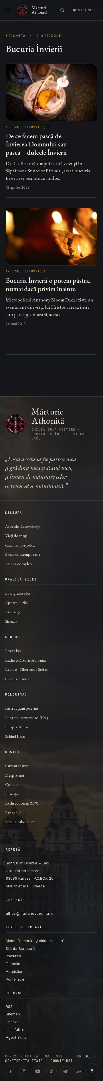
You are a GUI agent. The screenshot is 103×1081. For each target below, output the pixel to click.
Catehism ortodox (20, 545)
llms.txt (12, 1021)
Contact (12, 784)
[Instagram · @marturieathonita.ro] (24, 1071)
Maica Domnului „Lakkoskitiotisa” (35, 940)
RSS (9, 1006)
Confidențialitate (24, 1061)
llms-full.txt (15, 1029)
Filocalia (13, 963)
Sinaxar (11, 621)
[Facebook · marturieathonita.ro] (10, 1071)
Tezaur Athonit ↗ (19, 821)
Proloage (13, 611)
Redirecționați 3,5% (21, 803)
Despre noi (14, 775)
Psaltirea (13, 956)
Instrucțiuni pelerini (21, 708)
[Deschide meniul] (7, 10)
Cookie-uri (62, 1061)
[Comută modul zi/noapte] (91, 1069)
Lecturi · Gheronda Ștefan (26, 669)
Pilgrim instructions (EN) (26, 717)
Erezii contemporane (22, 554)
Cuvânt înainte (17, 765)
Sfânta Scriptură (20, 948)
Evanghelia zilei (17, 593)
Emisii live (13, 650)
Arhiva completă (19, 563)
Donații (11, 794)
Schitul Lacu (15, 736)
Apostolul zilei (16, 602)
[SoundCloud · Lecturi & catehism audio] (79, 1071)
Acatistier (14, 971)
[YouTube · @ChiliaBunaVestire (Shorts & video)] (38, 1071)
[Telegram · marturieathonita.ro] (65, 1071)
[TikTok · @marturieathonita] (51, 1071)
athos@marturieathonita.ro (30, 913)
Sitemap (13, 1014)
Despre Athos (17, 726)
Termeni (82, 1056)
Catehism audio (18, 678)
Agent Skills (16, 1037)
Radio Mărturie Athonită (25, 660)
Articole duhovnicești (22, 526)
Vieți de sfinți (16, 535)
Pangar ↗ (13, 812)
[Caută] (62, 10)
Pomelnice (15, 979)
